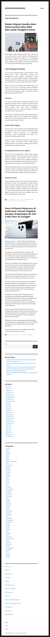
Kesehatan (9, 494)
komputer (22, 199)
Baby (7, 457)
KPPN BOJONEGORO (15, 8)
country (8, 472)
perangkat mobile (9, 200)
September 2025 (10, 401)
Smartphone (15, 200)
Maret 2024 (9, 432)
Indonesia (8, 487)
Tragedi (8, 542)
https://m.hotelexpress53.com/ (13, 603)
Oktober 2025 (9, 399)
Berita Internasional (11, 461)
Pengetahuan (9, 520)
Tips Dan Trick (10, 538)
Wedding (8, 549)
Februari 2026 (10, 392)
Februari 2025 (10, 412)
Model (8, 509)
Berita (18, 199)
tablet (20, 200)
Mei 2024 (8, 429)
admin (8, 199)
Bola (7, 463)
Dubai (21, 334)
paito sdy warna (9, 614)
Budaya (8, 467)
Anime (8, 454)
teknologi (31, 74)
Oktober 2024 (9, 419)
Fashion (8, 474)
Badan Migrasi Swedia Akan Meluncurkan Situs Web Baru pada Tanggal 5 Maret (20, 27)
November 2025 (10, 397)
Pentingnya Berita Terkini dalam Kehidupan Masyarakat (20, 367)
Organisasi (9, 514)
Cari (6, 344)
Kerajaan (8, 492)
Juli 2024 (8, 425)
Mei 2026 (8, 388)
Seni (7, 531)
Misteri (8, 507)
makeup (8, 505)
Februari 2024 (10, 434)
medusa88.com (9, 607)
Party (7, 516)
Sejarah (8, 529)
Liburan (8, 502)
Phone (8, 524)
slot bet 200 (8, 610)
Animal (8, 452)
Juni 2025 (8, 405)
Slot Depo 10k (8, 574)
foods (7, 483)
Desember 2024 (10, 416)
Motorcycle (9, 511)
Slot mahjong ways (10, 585)
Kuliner (8, 500)
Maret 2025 (9, 410)
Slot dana (7, 577)
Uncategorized (10, 548)
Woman (8, 553)
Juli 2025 (8, 403)
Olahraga (8, 513)
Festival (8, 476)
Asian (7, 456)
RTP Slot (7, 570)
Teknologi (24, 200)
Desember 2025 (10, 395)
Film (7, 478)
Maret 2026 (9, 390)
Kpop (7, 498)
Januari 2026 (9, 394)
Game (7, 485)
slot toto (7, 596)
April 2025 (9, 408)
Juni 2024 (8, 427)
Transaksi (8, 544)
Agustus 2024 (9, 423)
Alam (7, 450)
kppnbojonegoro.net (10, 241)
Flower (8, 481)
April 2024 (9, 430)
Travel (8, 546)
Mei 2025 (8, 407)
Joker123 (7, 581)
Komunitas (9, 496)
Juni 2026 (8, 386)
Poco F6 (25, 334)
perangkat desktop (29, 199)
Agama (8, 448)
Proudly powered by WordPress (20, 633)
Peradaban (9, 522)
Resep (7, 527)
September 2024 (10, 421)
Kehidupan (9, 491)
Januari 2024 (9, 436)
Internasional (9, 489)
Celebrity (8, 470)
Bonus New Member (10, 588)
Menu (42, 8)
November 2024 (10, 418)
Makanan (8, 503)
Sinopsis (8, 533)
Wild (7, 551)
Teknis (8, 535)
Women (8, 555)
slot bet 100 (8, 566)
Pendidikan (9, 518)
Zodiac (8, 557)
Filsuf (7, 479)
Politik (8, 525)
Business (8, 468)
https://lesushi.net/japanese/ (12, 599)
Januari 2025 (9, 414)
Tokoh (8, 540)
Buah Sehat (9, 465)
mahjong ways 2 (9, 592)
